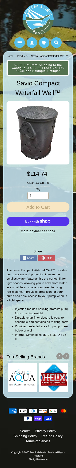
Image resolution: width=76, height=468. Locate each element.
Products (22, 56)
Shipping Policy (25, 436)
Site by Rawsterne (38, 459)
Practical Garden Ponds (42, 452)
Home (10, 56)
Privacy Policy (45, 431)
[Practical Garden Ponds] (38, 19)
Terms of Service (38, 441)
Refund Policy (51, 436)
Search (25, 431)
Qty (38, 189)
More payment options (38, 231)
